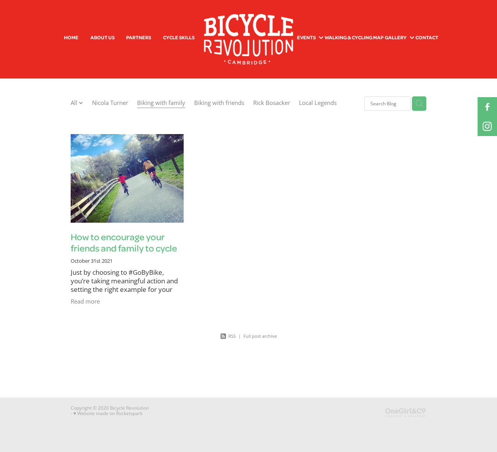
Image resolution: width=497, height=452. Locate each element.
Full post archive (260, 336)
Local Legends (318, 103)
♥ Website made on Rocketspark (107, 413)
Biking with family (161, 103)
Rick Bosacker (271, 103)
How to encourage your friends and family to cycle (124, 242)
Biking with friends (219, 103)
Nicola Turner (110, 103)
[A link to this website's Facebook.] (487, 107)
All (75, 103)
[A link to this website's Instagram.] (487, 126)
